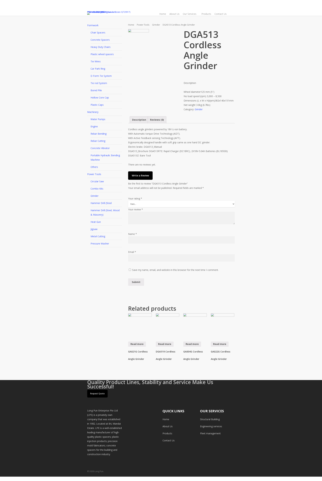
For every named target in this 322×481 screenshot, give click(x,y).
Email (132, 252)
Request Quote (97, 393)
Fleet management (210, 433)
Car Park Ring (98, 68)
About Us (168, 426)
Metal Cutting (98, 236)
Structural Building (210, 419)
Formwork (92, 25)
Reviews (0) (157, 119)
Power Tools (94, 174)
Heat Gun (96, 221)
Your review (135, 209)
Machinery (92, 112)
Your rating (135, 198)
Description (139, 119)
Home (131, 24)
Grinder (94, 195)
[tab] (139, 119)
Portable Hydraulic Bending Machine (105, 157)
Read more (137, 344)
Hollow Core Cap (100, 97)
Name (132, 234)
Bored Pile (96, 90)
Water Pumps (98, 119)
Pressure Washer (100, 243)
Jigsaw (94, 229)
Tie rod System (99, 83)
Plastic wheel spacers (102, 54)
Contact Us (169, 440)
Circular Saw (97, 181)
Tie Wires (96, 61)
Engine (94, 126)
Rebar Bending (98, 133)
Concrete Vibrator (100, 148)
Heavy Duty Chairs (101, 47)
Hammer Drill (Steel (101, 203)
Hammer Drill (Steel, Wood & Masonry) (105, 212)
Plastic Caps (97, 104)
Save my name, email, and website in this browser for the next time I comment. (175, 269)
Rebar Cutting (98, 140)
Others (94, 167)
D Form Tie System (101, 75)
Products (167, 433)
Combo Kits (97, 188)
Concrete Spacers (100, 39)
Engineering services (211, 426)
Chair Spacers (98, 32)
